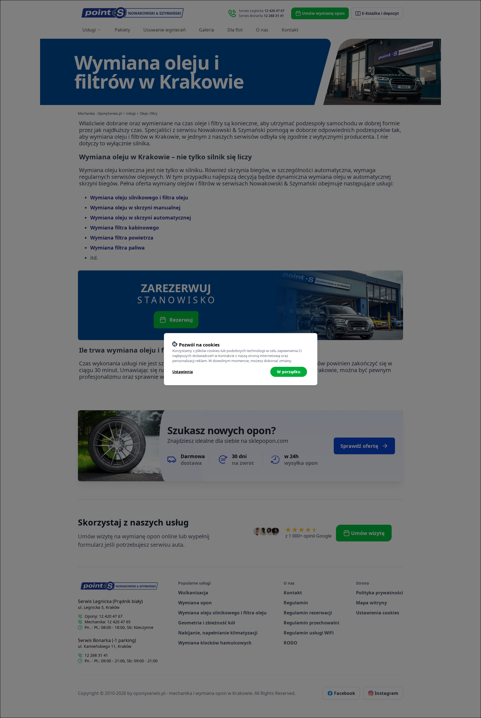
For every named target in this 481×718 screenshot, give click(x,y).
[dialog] (240, 359)
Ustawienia (182, 371)
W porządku (288, 371)
